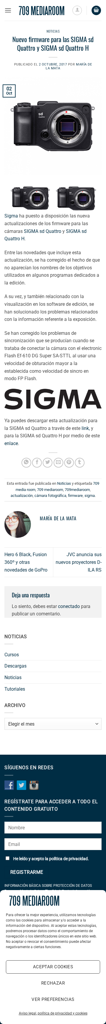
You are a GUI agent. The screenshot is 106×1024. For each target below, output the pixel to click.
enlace (11, 443)
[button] (7, 10)
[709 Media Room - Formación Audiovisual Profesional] (42, 10)
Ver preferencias (53, 999)
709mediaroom (77, 489)
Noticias (53, 31)
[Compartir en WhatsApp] (26, 463)
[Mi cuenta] (77, 10)
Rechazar (53, 983)
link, (86, 428)
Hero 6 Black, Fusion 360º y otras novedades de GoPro (25, 562)
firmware (75, 495)
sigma (90, 495)
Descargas (15, 666)
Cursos (11, 654)
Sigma (11, 216)
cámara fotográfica (50, 495)
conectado (69, 606)
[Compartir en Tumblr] (80, 463)
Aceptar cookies (53, 966)
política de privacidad (68, 858)
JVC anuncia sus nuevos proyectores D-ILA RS (79, 562)
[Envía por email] (58, 463)
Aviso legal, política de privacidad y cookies (53, 1013)
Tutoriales (14, 689)
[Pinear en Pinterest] (69, 463)
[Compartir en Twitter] (47, 463)
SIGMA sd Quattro (42, 231)
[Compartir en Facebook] (37, 463)
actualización (22, 495)
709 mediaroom (50, 489)
